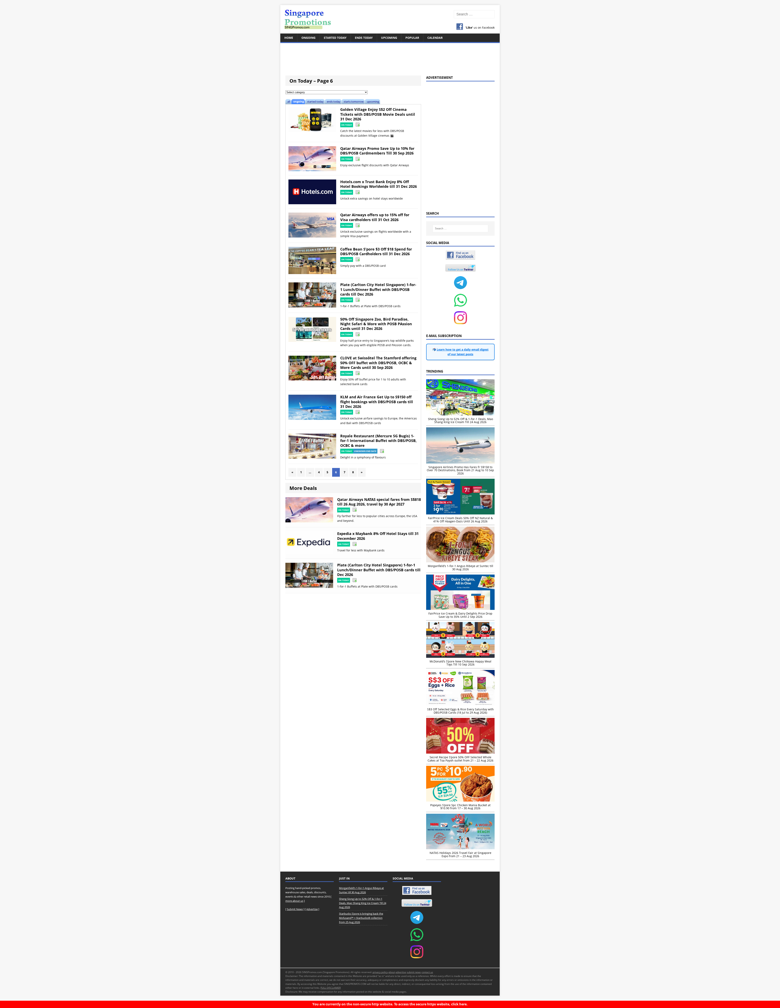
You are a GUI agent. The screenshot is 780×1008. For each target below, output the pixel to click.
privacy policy (380, 972)
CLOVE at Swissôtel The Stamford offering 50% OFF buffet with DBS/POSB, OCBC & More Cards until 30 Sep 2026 (378, 362)
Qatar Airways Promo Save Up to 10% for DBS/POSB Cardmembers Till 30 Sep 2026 (377, 151)
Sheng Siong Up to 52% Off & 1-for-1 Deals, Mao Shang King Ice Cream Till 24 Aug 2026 (362, 903)
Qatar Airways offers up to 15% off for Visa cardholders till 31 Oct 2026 (374, 217)
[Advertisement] (390, 57)
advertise (400, 972)
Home (288, 38)
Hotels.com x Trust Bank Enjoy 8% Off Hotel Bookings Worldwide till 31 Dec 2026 (378, 184)
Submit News (295, 909)
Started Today (335, 38)
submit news (414, 972)
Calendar (435, 38)
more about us (294, 901)
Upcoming (389, 38)
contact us (427, 972)
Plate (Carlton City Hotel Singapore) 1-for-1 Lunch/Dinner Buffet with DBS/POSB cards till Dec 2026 (378, 289)
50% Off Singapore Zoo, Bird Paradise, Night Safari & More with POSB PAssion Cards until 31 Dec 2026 (376, 324)
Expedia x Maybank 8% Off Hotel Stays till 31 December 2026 (378, 536)
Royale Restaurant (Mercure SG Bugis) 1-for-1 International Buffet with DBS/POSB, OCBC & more (378, 440)
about (391, 972)
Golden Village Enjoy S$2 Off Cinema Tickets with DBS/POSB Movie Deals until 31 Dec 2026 (377, 114)
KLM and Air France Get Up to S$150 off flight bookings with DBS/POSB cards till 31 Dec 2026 (376, 401)
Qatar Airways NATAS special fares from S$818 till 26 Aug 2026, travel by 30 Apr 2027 (379, 502)
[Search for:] (474, 14)
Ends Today (364, 38)
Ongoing (308, 38)
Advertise (312, 909)
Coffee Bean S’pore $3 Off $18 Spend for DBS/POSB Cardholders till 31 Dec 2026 (376, 251)
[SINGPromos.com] (390, 19)
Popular (412, 38)
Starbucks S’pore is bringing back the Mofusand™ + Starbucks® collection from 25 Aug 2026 (361, 918)
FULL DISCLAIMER (331, 988)
